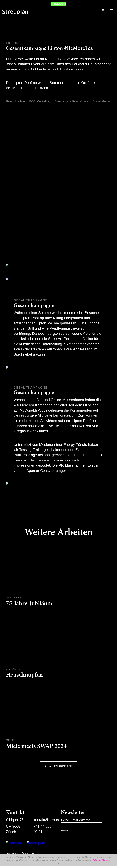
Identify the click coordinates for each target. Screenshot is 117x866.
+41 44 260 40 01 (42, 829)
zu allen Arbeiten (58, 766)
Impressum (12, 853)
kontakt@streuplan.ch (50, 820)
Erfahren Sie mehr (102, 860)
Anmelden (65, 830)
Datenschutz (28, 853)
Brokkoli (58, 4)
